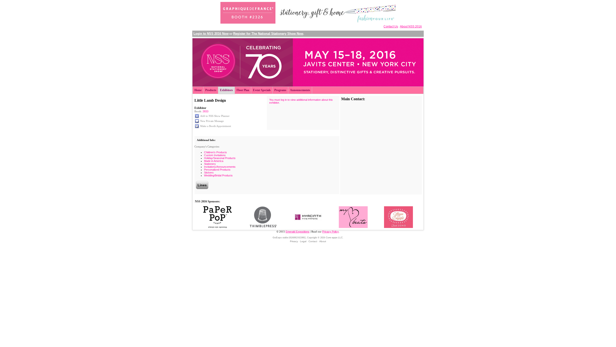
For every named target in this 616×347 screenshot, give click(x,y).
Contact (312, 241)
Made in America (213, 161)
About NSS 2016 (411, 26)
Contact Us (391, 26)
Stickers (209, 172)
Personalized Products (217, 169)
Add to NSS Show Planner (215, 115)
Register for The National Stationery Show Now (268, 33)
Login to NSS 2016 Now (211, 33)
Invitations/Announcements (220, 166)
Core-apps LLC (334, 237)
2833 (205, 111)
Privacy (294, 241)
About (322, 241)
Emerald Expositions (297, 231)
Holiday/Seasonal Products (220, 158)
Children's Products (215, 152)
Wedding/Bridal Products (218, 175)
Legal (303, 241)
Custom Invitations (215, 155)
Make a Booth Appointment (215, 126)
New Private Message (212, 121)
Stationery (210, 163)
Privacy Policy (330, 231)
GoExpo (277, 237)
